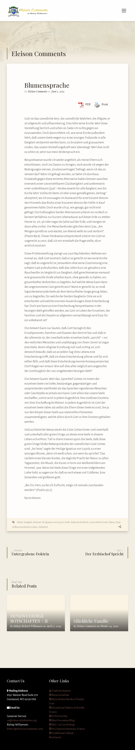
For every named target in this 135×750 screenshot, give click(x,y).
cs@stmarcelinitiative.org (22, 720)
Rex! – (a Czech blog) (63, 724)
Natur (111, 522)
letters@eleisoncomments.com (25, 728)
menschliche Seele (99, 522)
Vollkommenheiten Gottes (25, 527)
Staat (117, 522)
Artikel (20, 522)
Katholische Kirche (80, 522)
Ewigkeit (28, 522)
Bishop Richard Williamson (28, 626)
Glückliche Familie (91, 621)
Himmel (37, 522)
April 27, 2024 (53, 626)
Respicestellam (60, 695)
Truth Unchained (61, 690)
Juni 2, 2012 (57, 91)
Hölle (67, 522)
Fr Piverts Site (60, 716)
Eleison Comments (37, 91)
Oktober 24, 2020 (109, 626)
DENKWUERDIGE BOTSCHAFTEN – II (29, 618)
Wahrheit (43, 527)
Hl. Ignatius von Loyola (53, 522)
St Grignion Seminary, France (68, 728)
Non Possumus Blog (63, 720)
